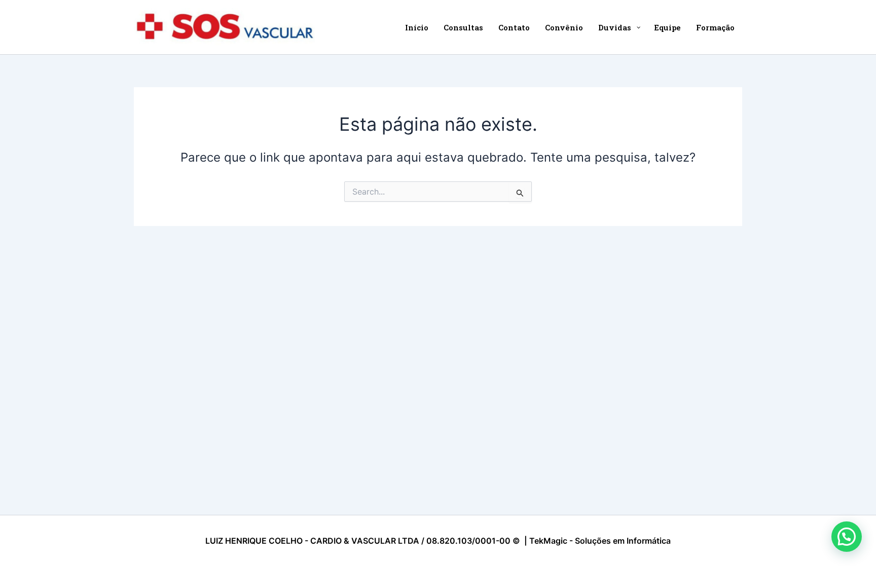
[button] (846, 536)
